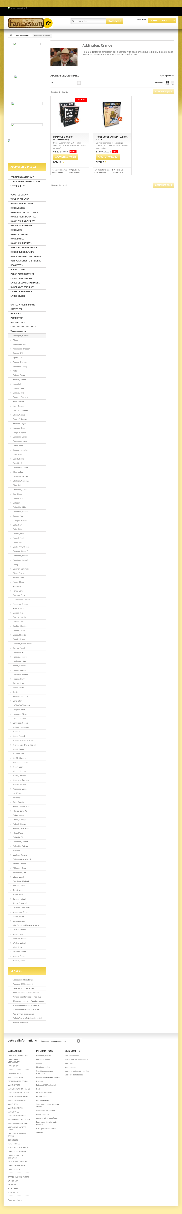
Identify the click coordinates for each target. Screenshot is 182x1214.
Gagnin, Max (17, 613)
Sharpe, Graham (19, 864)
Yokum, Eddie (18, 956)
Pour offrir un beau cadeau (23, 1014)
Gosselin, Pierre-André (22, 644)
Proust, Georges (19, 820)
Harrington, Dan (19, 661)
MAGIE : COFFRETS (19, 234)
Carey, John (17, 446)
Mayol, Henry (18, 749)
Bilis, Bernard (18, 406)
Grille (167, 85)
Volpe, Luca (17, 934)
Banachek (16, 384)
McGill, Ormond (19, 758)
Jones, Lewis (18, 688)
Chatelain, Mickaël (20, 476)
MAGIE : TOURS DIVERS (21, 226)
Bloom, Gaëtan (18, 415)
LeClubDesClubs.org (21, 705)
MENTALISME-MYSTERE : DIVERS (26, 261)
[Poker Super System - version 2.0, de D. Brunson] (112, 114)
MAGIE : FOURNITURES (21, 243)
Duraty (15, 564)
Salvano (16, 850)
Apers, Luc (17, 358)
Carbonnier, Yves (19, 441)
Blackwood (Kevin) (20, 410)
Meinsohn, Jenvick (20, 762)
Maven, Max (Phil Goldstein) (24, 745)
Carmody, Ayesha (19, 450)
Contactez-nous (42, 1114)
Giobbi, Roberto (19, 635)
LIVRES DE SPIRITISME (21, 292)
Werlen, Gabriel (19, 943)
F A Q (38, 1089)
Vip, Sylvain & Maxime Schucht (25, 925)
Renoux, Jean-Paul (20, 828)
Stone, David (18, 877)
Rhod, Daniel (17, 833)
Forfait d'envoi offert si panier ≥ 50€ (27, 1018)
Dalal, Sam (17, 525)
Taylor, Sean (17, 894)
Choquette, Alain (19, 490)
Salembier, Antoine (20, 846)
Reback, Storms (19, 824)
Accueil (39, 1063)
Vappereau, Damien (20, 912)
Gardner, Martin (19, 617)
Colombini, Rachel (20, 512)
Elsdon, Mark (18, 578)
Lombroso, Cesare (20, 723)
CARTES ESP (16, 309)
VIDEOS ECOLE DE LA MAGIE (24, 248)
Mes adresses (70, 1067)
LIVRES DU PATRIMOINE (21, 278)
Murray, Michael (19, 784)
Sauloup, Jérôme (19, 855)
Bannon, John (18, 388)
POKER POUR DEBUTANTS (23, 274)
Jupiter (15, 692)
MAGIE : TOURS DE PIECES (23, 221)
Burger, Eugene (19, 432)
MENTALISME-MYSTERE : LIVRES (26, 256)
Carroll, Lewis (18, 459)
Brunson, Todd (18, 428)
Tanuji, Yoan (17, 890)
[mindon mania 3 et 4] (91, 11)
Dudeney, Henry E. (20, 551)
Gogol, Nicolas (18, 639)
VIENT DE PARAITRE (20, 199)
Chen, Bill (16, 485)
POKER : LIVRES (18, 270)
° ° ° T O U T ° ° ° (18, 186)
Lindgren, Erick (18, 710)
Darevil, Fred (17, 538)
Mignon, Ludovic (19, 771)
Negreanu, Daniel (19, 789)
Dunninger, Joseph (20, 560)
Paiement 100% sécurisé (23, 984)
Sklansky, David (19, 868)
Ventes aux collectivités (45, 1111)
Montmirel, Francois (20, 780)
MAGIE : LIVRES (18, 208)
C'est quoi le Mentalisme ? (23, 980)
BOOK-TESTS (17, 265)
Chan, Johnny (18, 472)
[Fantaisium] (34, 23)
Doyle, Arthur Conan (20, 547)
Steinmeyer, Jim (19, 872)
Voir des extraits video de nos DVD (27, 997)
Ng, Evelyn (17, 793)
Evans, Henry (18, 582)
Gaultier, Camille (19, 626)
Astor (14, 371)
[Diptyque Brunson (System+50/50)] (70, 114)
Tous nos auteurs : (19, 331)
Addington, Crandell (20, 336)
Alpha (15, 340)
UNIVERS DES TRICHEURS (22, 287)
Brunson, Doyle (19, 424)
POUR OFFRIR (17, 318)
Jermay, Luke (18, 683)
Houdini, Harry (18, 679)
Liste (172, 85)
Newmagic (16, 798)
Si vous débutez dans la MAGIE (26, 1010)
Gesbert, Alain (18, 630)
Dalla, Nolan (17, 529)
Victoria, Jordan (19, 921)
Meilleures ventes (43, 1060)
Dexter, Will (17, 542)
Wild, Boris (17, 947)
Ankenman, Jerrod (20, 344)
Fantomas (16, 586)
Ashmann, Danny (19, 366)
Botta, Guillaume (19, 419)
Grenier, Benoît (18, 648)
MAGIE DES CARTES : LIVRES (24, 212)
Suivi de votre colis (20, 1022)
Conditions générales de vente (48, 1077)
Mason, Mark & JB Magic (23, 740)
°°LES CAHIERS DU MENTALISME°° (26, 182)
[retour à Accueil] (10, 35)
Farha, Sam (17, 591)
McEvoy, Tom (18, 754)
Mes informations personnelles (77, 1071)
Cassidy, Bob (18, 463)
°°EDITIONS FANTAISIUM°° (22, 177)
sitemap (39, 1132)
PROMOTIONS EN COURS (22, 204)
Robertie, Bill (17, 837)
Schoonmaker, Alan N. (21, 859)
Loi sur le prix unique (44, 1093)
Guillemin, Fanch (19, 652)
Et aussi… (16, 971)
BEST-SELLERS (18, 322)
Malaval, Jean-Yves (20, 727)
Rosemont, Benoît (20, 842)
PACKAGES (16, 314)
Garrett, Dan (17, 622)
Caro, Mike (17, 454)
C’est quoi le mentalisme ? (46, 1129)
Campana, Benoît (19, 437)
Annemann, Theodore (21, 349)
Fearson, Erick (18, 595)
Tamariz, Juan (18, 886)
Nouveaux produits (43, 1056)
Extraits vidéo (41, 1097)
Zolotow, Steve (18, 960)
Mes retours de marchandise (76, 1060)
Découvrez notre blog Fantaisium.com (28, 1001)
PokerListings (18, 815)
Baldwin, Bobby (19, 380)
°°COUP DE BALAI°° (19, 195)
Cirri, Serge (17, 494)
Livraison (39, 1081)
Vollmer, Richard (19, 930)
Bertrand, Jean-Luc (20, 397)
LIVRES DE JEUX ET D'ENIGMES (25, 283)
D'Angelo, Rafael (19, 520)
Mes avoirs (69, 1063)
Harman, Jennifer (19, 657)
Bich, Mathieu (18, 402)
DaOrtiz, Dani (18, 534)
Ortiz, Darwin (18, 802)
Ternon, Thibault (19, 899)
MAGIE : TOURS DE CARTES (23, 217)
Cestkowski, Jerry (20, 468)
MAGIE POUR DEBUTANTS (22, 252)
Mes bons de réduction (74, 1075)
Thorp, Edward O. (19, 903)
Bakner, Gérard (18, 375)
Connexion (141, 20)
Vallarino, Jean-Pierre (21, 908)
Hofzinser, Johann (20, 674)
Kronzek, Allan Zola (20, 696)
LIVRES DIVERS (18, 296)
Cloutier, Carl (17, 498)
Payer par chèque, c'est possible (26, 993)
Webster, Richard (19, 938)
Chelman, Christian (20, 481)
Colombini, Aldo (19, 507)
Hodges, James (19, 670)
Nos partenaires (42, 1100)
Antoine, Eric (18, 353)
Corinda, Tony (18, 516)
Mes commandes (72, 1056)
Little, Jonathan (19, 718)
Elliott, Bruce (18, 573)
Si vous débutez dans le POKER (26, 1005)
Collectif (16, 503)
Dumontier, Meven (20, 556)
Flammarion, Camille (21, 600)
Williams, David (19, 952)
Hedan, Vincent (19, 666)
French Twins (18, 608)
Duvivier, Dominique (20, 569)
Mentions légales (43, 1067)
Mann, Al (16, 732)
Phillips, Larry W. (19, 811)
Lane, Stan (17, 701)
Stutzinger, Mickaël (20, 881)
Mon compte (72, 1051)
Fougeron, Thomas (20, 604)
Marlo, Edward (18, 736)
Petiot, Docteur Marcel (21, 806)
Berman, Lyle (18, 393)
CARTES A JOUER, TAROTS (23, 305)
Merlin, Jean (17, 767)
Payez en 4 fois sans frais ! (24, 988)
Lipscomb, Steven (20, 714)
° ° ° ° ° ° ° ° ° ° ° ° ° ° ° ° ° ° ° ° (23, 190)
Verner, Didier (18, 916)
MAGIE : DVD (16, 230)
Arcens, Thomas (19, 362)
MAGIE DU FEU (17, 239)
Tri (51, 83)
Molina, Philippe (19, 776)
